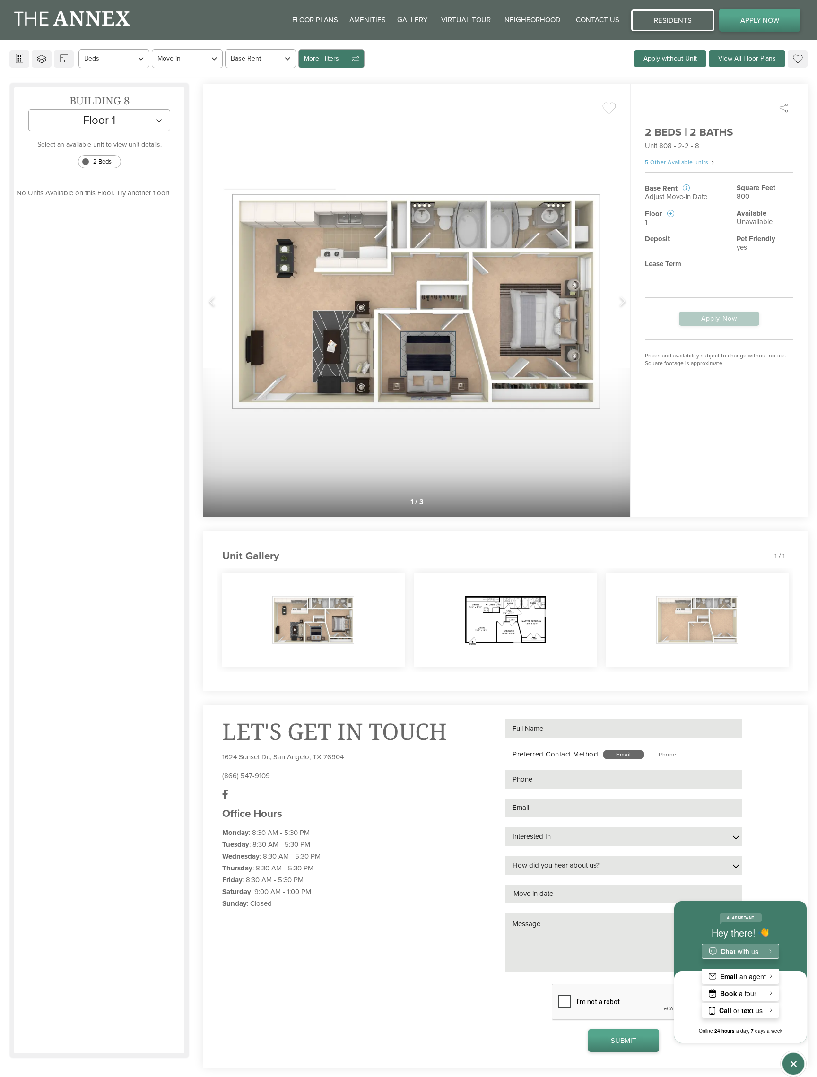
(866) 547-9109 (246, 776)
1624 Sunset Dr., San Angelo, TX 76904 (283, 757)
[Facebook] (225, 795)
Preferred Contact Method (555, 754)
